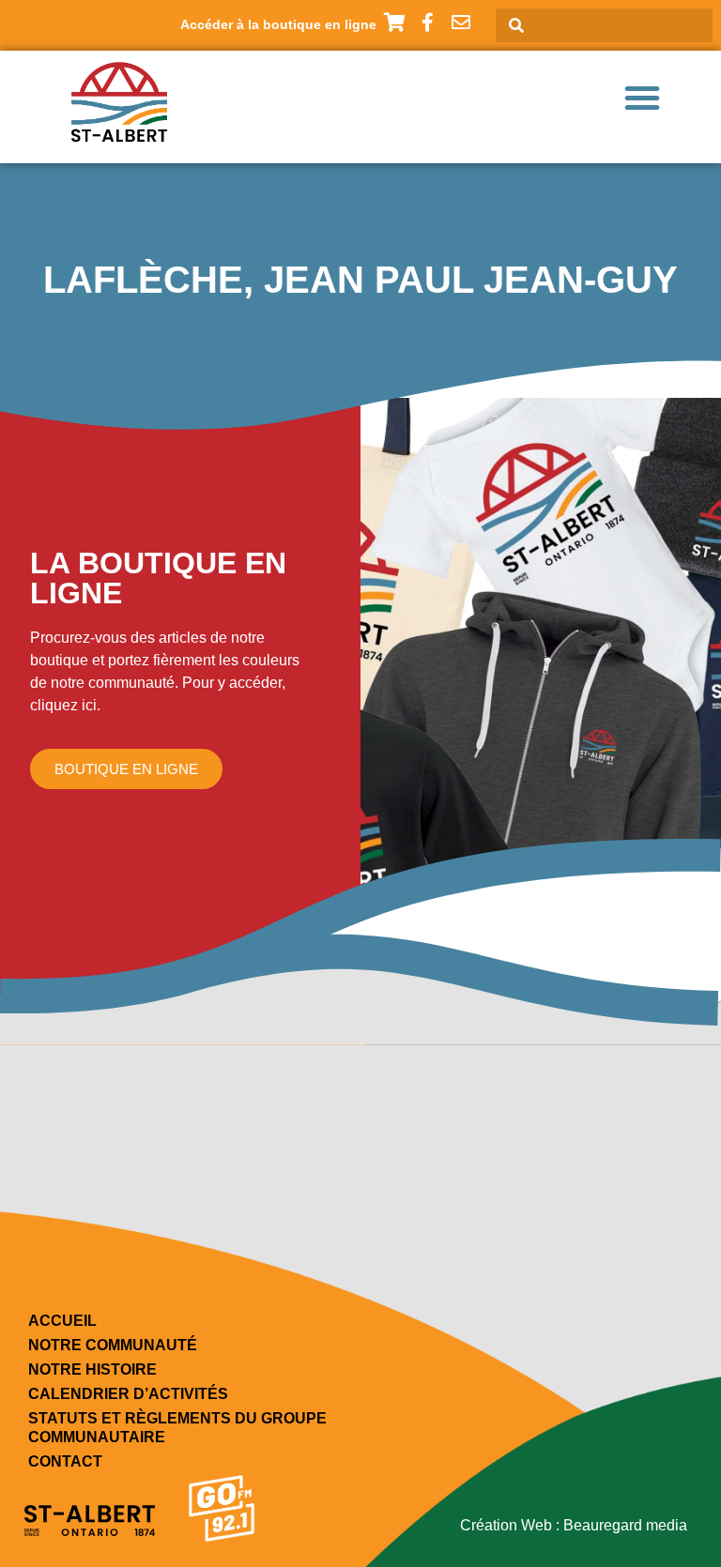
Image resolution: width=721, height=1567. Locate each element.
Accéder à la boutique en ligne (278, 24)
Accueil (62, 1321)
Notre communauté (112, 1345)
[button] (642, 97)
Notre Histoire (92, 1369)
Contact (65, 1461)
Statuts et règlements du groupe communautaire (177, 1427)
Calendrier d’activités (128, 1394)
